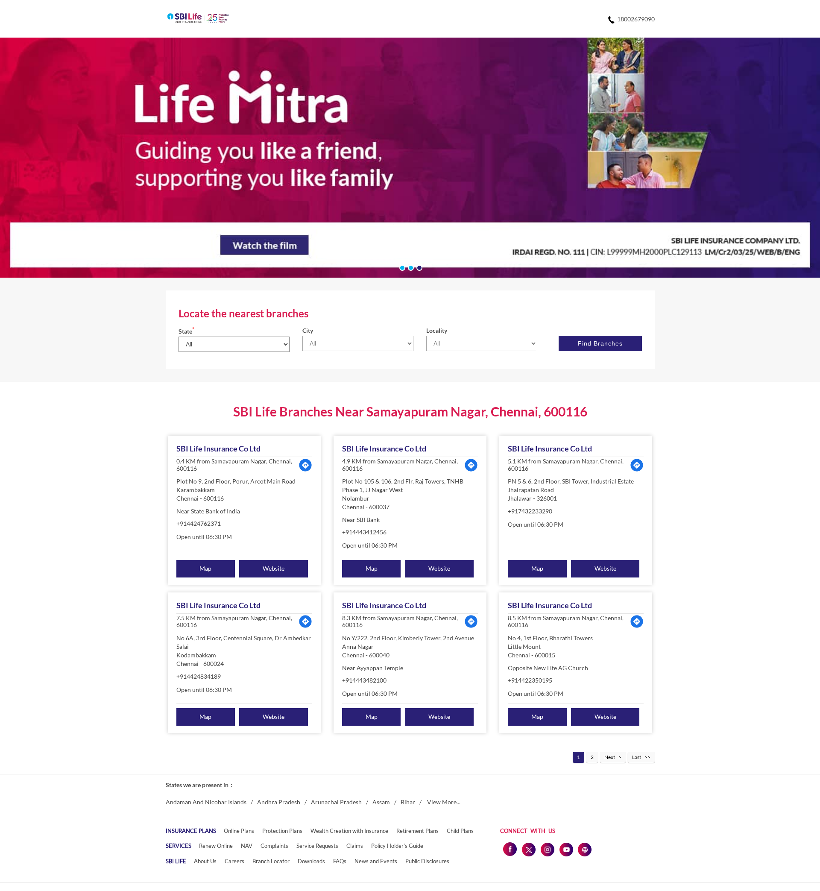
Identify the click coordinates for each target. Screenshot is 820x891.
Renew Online (216, 845)
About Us (205, 861)
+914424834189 (198, 676)
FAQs (339, 861)
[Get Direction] (305, 465)
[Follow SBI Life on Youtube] (566, 849)
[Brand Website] (584, 849)
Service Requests (317, 845)
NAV (246, 845)
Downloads (311, 861)
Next (609, 757)
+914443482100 (364, 680)
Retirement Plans (417, 830)
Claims (354, 845)
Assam (381, 802)
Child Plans (460, 830)
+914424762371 (198, 523)
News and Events (375, 861)
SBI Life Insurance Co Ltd (218, 448)
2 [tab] (410, 267)
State (186, 331)
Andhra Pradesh (278, 802)
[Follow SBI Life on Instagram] (547, 849)
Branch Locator (271, 861)
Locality (436, 330)
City (307, 330)
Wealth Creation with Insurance (349, 830)
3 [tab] (418, 267)
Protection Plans (282, 830)
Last (636, 757)
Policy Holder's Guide (397, 845)
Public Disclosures (427, 861)
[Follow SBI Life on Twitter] (528, 849)
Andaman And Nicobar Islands (206, 802)
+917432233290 (530, 511)
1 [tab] (401, 267)
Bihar (408, 802)
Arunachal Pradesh (336, 802)
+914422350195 (530, 680)
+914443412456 (364, 532)
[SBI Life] (198, 19)
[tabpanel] (410, 158)
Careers (234, 861)
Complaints (274, 845)
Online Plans (239, 830)
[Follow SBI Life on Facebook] (509, 849)
